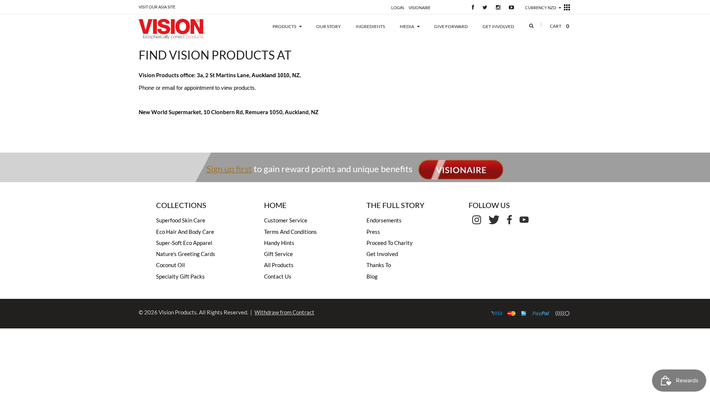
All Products (279, 265)
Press (373, 231)
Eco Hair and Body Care (185, 231)
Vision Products (178, 312)
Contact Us (277, 276)
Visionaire (419, 7)
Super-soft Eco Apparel (184, 242)
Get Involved (382, 253)
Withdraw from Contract (284, 312)
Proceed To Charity (389, 242)
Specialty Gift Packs (180, 276)
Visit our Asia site (157, 6)
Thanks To (378, 265)
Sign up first (229, 168)
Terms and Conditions (290, 231)
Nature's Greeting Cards (185, 253)
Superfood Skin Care (180, 220)
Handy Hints (279, 242)
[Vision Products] (182, 29)
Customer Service (285, 220)
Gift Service (278, 253)
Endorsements (384, 220)
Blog (372, 276)
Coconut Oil (170, 265)
